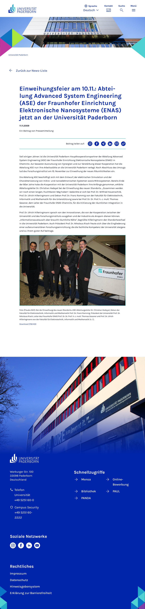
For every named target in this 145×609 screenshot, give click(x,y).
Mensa (86, 479)
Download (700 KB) (27, 324)
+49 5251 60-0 (24, 500)
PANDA (86, 498)
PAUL (116, 491)
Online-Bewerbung (121, 482)
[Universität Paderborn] (24, 458)
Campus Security (27, 507)
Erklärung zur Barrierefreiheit (31, 593)
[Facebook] (21, 545)
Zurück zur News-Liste (31, 70)
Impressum (18, 573)
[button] (92, 8)
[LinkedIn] (29, 545)
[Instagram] (13, 545)
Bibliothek (88, 491)
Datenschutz (19, 580)
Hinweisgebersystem (25, 586)
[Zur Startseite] (22, 8)
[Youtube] (37, 545)
